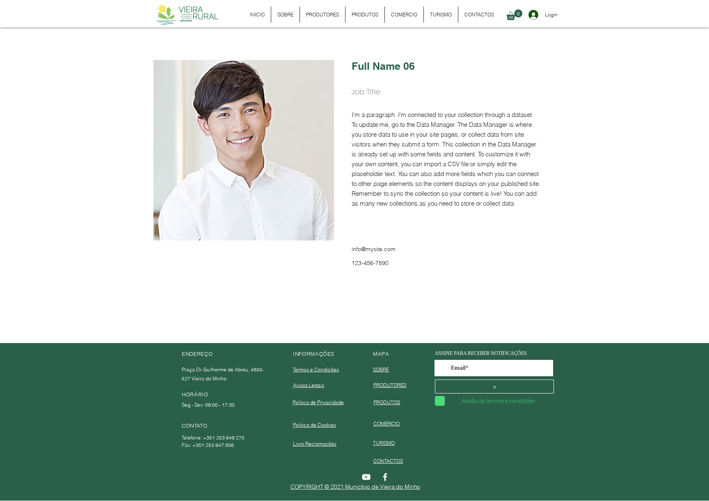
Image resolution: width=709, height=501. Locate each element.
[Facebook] (385, 477)
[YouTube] (366, 477)
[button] (514, 14)
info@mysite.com (374, 249)
